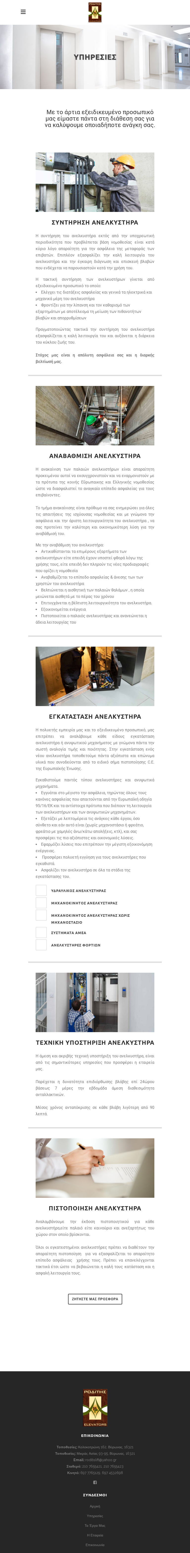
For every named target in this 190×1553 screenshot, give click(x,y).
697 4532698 (112, 1473)
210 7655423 (113, 1466)
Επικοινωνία (95, 1545)
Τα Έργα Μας (95, 1526)
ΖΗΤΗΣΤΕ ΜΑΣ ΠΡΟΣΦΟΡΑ (95, 1299)
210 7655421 (92, 1466)
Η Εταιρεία (95, 1535)
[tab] (95, 890)
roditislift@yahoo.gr (101, 1460)
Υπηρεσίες (95, 1516)
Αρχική (95, 1506)
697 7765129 (90, 1473)
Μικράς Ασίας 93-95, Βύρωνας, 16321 (106, 1453)
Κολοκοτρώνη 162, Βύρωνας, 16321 (105, 1447)
